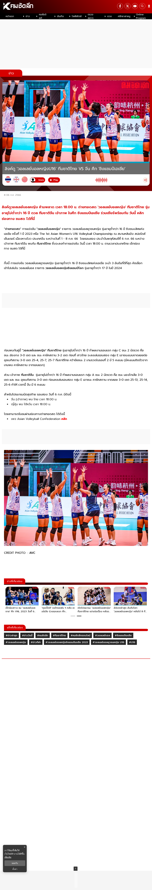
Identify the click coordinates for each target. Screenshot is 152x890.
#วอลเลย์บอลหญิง (16, 642)
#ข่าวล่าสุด (11, 635)
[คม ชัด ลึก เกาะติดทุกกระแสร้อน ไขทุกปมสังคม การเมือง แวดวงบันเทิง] (76, 6)
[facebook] (120, 6)
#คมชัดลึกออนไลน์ (80, 635)
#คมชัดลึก (42, 635)
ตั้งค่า (14, 869)
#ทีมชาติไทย (59, 635)
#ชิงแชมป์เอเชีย (123, 635)
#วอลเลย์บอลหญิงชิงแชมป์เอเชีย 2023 (67, 642)
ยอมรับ (15, 863)
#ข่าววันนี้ (27, 635)
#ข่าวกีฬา (36, 642)
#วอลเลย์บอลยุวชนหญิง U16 (108, 642)
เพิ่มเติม (7, 857)
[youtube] (135, 6)
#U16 (132, 642)
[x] (127, 6)
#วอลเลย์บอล (102, 635)
